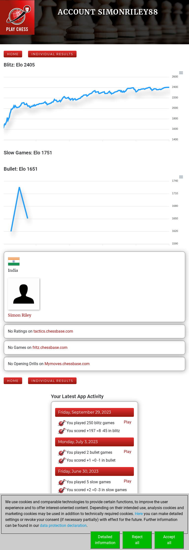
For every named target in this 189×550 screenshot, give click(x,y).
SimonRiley (19, 315)
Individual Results (52, 54)
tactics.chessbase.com (53, 331)
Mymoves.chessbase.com (67, 363)
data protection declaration (63, 525)
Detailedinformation (105, 539)
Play (127, 422)
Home (13, 54)
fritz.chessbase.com (49, 347)
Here (139, 513)
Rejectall (137, 539)
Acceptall (169, 539)
